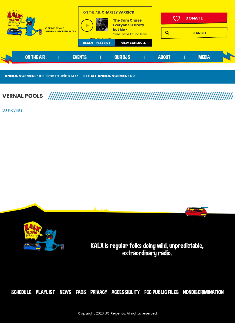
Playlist (45, 292)
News (65, 292)
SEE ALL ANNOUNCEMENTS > (109, 76)
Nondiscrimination (203, 292)
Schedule (21, 292)
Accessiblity (126, 292)
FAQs (81, 292)
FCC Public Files (161, 292)
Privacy (98, 292)
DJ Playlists (12, 110)
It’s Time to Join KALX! (58, 76)
